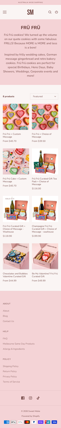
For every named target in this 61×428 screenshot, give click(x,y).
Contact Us (8, 321)
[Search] (50, 12)
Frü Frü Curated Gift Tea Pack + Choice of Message (44, 181)
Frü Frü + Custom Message (12, 135)
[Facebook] (23, 398)
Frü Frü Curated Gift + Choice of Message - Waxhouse (14, 229)
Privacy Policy (10, 376)
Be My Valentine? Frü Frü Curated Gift (45, 275)
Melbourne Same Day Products (19, 343)
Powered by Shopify (31, 416)
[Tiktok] (38, 398)
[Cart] (56, 12)
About (6, 310)
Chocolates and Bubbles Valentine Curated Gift (15, 275)
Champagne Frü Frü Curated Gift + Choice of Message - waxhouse (44, 229)
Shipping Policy (10, 366)
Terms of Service (11, 381)
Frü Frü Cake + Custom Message (15, 180)
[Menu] (5, 12)
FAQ (5, 338)
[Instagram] (30, 398)
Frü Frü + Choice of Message (41, 135)
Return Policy (10, 371)
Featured (38, 96)
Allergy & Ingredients (14, 349)
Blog (5, 316)
